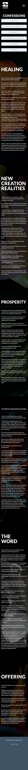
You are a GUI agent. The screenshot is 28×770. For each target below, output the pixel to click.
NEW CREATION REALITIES (14, 26)
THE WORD (14, 44)
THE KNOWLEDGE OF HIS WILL (14, 38)
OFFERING (14, 50)
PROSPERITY (14, 32)
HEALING (14, 20)
